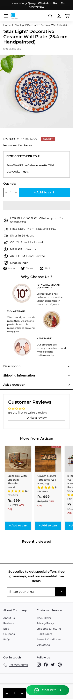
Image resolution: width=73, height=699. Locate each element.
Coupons (9, 633)
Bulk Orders (44, 633)
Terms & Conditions (49, 639)
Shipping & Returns (49, 628)
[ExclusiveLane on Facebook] (46, 665)
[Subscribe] (60, 591)
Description (11, 366)
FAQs (6, 639)
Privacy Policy (45, 623)
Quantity (9, 183)
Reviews (8, 623)
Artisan (46, 438)
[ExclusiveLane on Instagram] (39, 665)
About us (9, 617)
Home (7, 25)
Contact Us (43, 644)
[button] (36, 205)
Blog (6, 628)
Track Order (44, 617)
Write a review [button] (37, 417)
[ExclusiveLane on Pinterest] (60, 665)
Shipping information (19, 375)
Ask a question (14, 384)
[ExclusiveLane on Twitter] (53, 665)
